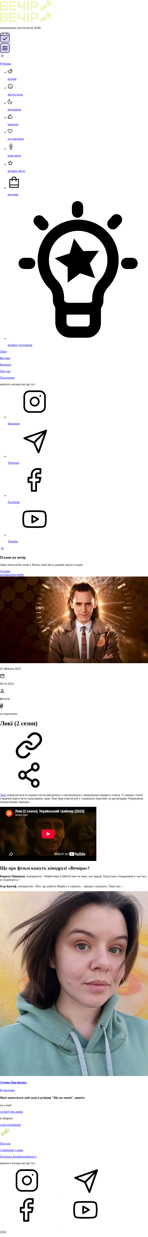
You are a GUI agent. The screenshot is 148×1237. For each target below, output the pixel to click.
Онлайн (5, 571)
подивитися (8, 574)
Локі (3, 795)
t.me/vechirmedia (10, 1124)
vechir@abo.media (11, 1111)
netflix (20, 574)
